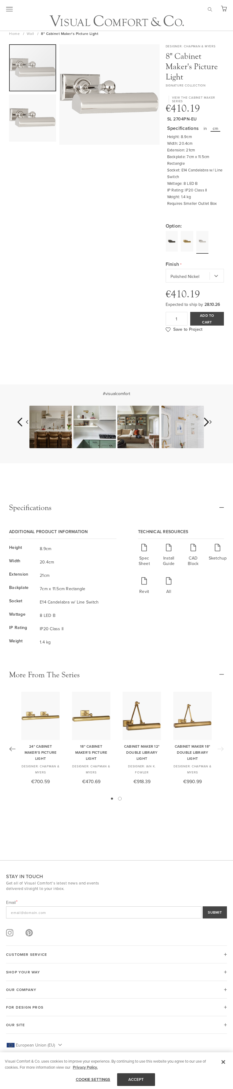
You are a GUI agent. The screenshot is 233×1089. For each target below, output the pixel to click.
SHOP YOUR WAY (23, 972)
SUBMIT (215, 912)
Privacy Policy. (85, 1067)
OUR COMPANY (21, 989)
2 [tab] (120, 798)
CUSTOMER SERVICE (26, 954)
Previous (12, 749)
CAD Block (193, 560)
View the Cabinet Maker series (193, 99)
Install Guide (168, 560)
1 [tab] (112, 798)
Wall (31, 33)
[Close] (223, 1062)
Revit (144, 591)
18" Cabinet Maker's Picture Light (91, 752)
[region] (116, 1070)
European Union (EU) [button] (35, 1045)
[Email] (116, 912)
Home (15, 33)
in (205, 128)
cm (215, 128)
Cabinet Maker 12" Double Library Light (142, 752)
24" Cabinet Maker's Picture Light (41, 752)
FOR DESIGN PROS (24, 1007)
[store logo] (117, 21)
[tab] (116, 507)
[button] (32, 117)
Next (221, 749)
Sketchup (217, 558)
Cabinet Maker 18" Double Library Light (192, 752)
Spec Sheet (144, 560)
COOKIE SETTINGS (93, 1079)
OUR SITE (15, 1024)
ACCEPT (136, 1079)
